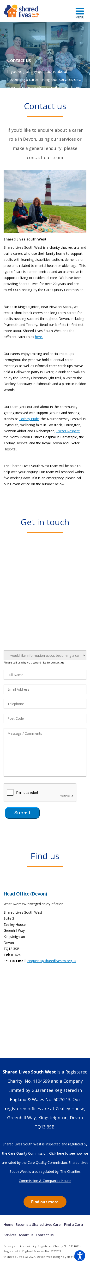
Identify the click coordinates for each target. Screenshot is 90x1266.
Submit (22, 813)
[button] (79, 1255)
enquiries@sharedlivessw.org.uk (51, 960)
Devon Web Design (49, 1256)
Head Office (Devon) (25, 893)
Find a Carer (74, 1224)
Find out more (45, 1201)
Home (8, 1224)
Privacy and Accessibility (20, 1246)
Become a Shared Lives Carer (39, 1224)
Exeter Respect (68, 431)
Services (10, 1235)
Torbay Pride (29, 419)
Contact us (45, 1235)
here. (39, 336)
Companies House (57, 1180)
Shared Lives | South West (22, 10)
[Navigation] (80, 11)
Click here (57, 1153)
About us (26, 1235)
